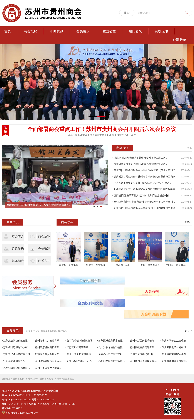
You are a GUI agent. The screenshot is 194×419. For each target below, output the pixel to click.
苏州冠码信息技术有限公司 (112, 340)
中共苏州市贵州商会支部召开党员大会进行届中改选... (141, 183)
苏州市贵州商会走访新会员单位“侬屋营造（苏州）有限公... (144, 170)
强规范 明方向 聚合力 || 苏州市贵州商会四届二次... (139, 157)
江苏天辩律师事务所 (77, 347)
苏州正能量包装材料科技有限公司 (81, 354)
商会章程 (44, 236)
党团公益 (109, 31)
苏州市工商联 (32, 379)
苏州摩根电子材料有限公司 (175, 347)
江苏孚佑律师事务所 (13, 361)
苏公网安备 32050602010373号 (22, 412)
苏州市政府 (18, 379)
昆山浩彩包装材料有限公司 (112, 347)
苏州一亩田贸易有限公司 (48, 368)
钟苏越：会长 (123, 265)
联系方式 (44, 261)
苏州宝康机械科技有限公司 (49, 347)
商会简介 (18, 236)
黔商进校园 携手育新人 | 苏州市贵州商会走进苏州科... (141, 195)
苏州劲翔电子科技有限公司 (144, 361)
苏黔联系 (179, 39)
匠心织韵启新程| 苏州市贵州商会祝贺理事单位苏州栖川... (143, 201)
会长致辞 (44, 248)
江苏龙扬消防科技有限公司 (17, 340)
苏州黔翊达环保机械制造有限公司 (176, 361)
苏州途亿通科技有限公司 (16, 354)
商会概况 (30, 31)
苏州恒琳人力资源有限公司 (49, 340)
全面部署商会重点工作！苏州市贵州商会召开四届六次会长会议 (102, 129)
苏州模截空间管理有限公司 (144, 347)
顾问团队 (135, 31)
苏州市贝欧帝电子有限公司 (80, 361)
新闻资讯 (56, 31)
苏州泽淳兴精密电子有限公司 (49, 361)
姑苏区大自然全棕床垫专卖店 (49, 354)
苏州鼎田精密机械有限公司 (17, 368)
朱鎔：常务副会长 (150, 265)
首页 (7, 31)
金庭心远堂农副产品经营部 (112, 354)
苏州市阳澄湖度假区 (64, 379)
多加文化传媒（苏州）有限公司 (144, 354)
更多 (189, 148)
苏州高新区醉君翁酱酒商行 (144, 340)
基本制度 (18, 261)
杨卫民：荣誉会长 (95, 265)
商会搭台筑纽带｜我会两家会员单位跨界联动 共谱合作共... (144, 189)
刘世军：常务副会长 (177, 265)
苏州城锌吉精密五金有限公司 (176, 354)
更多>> (188, 222)
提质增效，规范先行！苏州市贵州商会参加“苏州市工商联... (144, 176)
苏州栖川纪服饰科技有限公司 (18, 347)
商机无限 (161, 31)
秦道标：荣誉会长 (68, 265)
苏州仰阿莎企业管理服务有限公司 (176, 340)
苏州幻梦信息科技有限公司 (112, 361)
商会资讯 (122, 148)
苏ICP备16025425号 (12, 408)
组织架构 (18, 248)
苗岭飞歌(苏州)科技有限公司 (81, 340)
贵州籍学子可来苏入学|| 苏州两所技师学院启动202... (140, 164)
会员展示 (83, 31)
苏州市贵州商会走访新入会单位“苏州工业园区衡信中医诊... (144, 208)
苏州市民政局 (46, 379)
